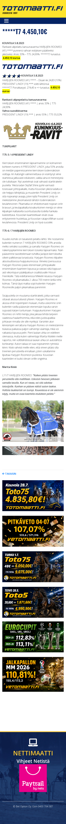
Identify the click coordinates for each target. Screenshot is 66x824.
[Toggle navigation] (6, 21)
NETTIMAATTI (33, 756)
